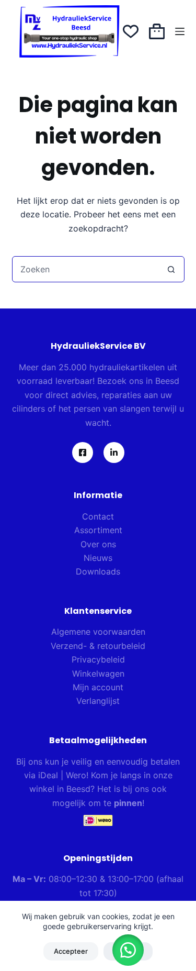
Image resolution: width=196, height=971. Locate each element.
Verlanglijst (98, 701)
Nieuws (98, 558)
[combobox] (86, 269)
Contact (98, 516)
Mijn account (98, 687)
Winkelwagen (98, 673)
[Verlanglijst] (131, 31)
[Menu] (180, 31)
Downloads (98, 571)
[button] (128, 950)
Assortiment (98, 530)
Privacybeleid (98, 659)
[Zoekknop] (171, 269)
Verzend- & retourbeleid (98, 646)
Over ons (98, 544)
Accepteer (71, 951)
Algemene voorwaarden (98, 631)
